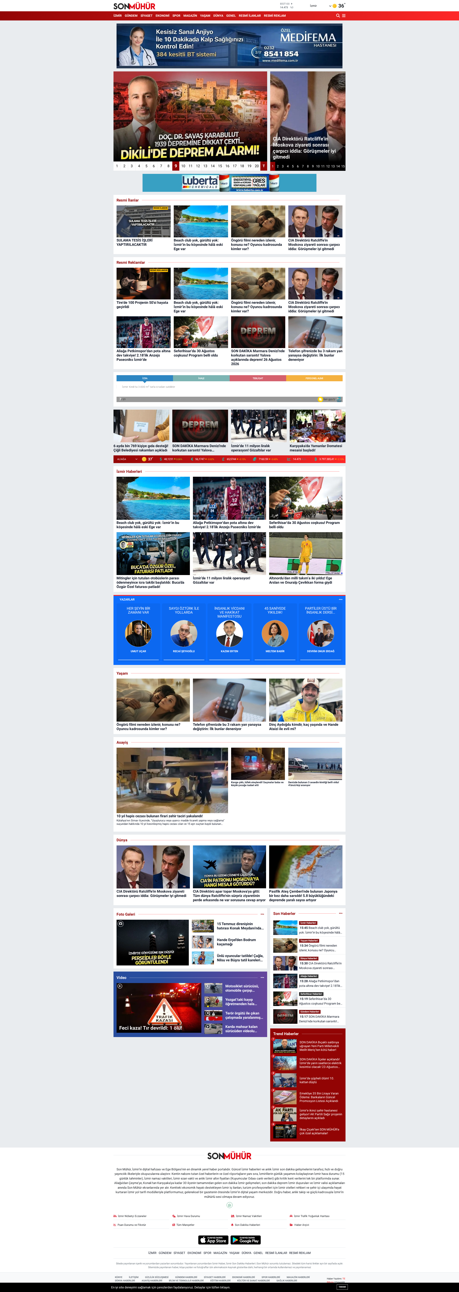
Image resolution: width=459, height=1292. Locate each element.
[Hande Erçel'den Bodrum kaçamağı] (203, 942)
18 (242, 166)
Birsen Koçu (275, 651)
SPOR (176, 15)
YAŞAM (205, 15)
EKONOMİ (162, 15)
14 (213, 166)
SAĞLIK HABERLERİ (286, 1280)
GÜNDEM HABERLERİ (186, 1277)
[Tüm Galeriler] (262, 914)
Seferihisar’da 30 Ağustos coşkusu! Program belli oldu (320, 1001)
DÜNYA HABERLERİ (125, 1280)
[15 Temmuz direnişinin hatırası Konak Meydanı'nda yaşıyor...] (203, 926)
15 (220, 166)
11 (190, 165)
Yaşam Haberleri (309, 940)
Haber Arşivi (301, 1225)
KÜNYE (118, 1277)
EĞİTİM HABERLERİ (220, 1280)
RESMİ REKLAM (275, 15)
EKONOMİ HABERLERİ (243, 1277)
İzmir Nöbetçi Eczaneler (132, 1216)
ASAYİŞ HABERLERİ (152, 1280)
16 (227, 166)
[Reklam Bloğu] (229, 45)
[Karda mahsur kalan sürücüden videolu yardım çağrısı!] (213, 1028)
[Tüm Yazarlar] (340, 599)
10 (183, 166)
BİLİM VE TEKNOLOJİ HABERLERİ (186, 1280)
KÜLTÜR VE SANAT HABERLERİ (253, 1280)
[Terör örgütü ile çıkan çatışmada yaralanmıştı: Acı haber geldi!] (213, 1015)
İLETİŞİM (133, 1277)
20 (257, 166)
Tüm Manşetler (185, 1225)
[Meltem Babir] (184, 633)
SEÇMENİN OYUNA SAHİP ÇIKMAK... (275, 610)
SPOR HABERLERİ (271, 1277)
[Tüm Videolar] (262, 977)
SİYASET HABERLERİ (215, 1277)
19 (249, 166)
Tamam (342, 1287)
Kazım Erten (138, 651)
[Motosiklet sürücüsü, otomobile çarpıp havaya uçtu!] (213, 988)
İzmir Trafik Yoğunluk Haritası (312, 1216)
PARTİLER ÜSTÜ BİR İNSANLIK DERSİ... (229, 610)
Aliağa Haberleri (309, 976)
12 (198, 166)
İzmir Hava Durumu (188, 1216)
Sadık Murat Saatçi (320, 651)
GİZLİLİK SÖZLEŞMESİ (157, 1277)
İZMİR (117, 15)
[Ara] (338, 16)
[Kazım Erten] (138, 633)
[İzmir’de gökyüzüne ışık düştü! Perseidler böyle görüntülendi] (153, 943)
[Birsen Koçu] (275, 633)
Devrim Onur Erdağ (229, 651)
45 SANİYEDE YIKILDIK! (184, 610)
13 (205, 166)
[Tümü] (340, 913)
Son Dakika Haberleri (247, 1225)
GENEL (231, 15)
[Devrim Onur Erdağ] (229, 633)
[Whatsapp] (230, 1205)
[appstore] (213, 1240)
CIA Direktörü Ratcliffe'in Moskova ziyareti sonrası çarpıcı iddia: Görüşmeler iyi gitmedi (320, 966)
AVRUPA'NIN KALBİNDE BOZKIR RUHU (320, 612)
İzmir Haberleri (308, 922)
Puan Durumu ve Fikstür (132, 1225)
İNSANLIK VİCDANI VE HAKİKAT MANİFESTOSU (138, 612)
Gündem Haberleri (310, 1011)
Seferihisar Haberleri (311, 994)
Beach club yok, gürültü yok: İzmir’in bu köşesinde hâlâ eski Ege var (319, 930)
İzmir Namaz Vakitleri (249, 1216)
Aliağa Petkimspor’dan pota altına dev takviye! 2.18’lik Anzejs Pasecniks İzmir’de (319, 983)
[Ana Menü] (343, 16)
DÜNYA (218, 15)
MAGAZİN (190, 15)
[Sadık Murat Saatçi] (320, 633)
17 (235, 166)
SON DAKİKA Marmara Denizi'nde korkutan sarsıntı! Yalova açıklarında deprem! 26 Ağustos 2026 (319, 1019)
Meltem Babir (183, 651)
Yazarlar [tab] (127, 599)
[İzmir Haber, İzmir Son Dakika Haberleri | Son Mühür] (134, 5)
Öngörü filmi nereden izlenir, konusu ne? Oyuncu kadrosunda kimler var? (318, 948)
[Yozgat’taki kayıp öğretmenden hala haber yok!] (213, 1001)
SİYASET (147, 15)
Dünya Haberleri (309, 958)
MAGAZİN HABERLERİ (298, 1277)
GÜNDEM (131, 15)
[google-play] (246, 1240)
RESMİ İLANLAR (250, 15)
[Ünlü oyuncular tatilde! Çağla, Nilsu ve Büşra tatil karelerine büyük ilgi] (203, 958)
